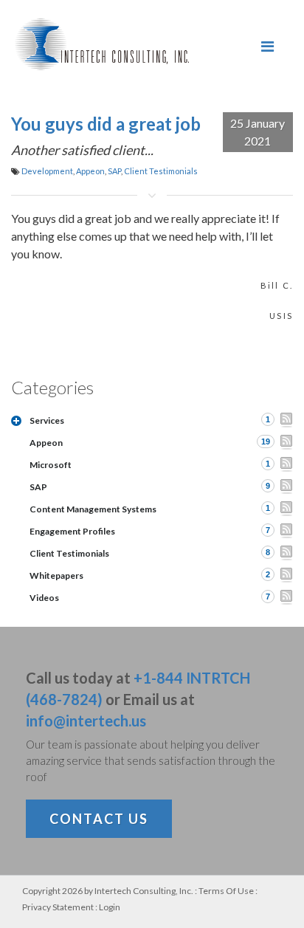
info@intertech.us (86, 720)
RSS (286, 420)
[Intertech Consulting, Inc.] (102, 44)
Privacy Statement (58, 906)
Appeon (90, 171)
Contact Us (98, 819)
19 (265, 441)
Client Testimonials (161, 171)
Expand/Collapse (16, 421)
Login (109, 906)
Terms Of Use (226, 890)
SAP (114, 171)
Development (47, 171)
